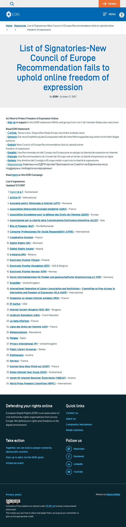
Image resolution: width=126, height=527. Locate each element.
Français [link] (12, 156)
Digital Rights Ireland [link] (21, 248)
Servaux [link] (14, 360)
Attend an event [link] (15, 463)
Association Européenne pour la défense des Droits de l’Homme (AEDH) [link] (49, 214)
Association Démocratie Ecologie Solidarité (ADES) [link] (38, 209)
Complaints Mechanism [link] (79, 424)
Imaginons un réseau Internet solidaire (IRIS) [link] (34, 298)
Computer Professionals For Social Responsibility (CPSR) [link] (42, 231)
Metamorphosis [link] (18, 332)
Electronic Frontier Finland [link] (24, 260)
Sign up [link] (12, 122)
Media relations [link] (74, 430)
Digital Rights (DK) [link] (20, 243)
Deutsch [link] (12, 136)
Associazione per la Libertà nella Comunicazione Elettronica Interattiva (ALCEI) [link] (54, 220)
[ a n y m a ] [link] (16, 192)
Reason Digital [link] (113, 494)
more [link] (15, 174)
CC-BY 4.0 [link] (50, 506)
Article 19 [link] (15, 197)
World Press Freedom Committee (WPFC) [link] (33, 383)
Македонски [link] (15, 164)
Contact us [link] (72, 413)
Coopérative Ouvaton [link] (21, 237)
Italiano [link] (12, 160)
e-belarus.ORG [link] (18, 254)
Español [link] (12, 152)
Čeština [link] (12, 132)
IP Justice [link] (15, 303)
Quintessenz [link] (16, 355)
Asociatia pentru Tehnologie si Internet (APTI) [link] (35, 203)
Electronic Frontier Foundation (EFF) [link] (30, 265)
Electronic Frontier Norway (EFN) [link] (28, 271)
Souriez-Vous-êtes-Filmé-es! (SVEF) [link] (30, 366)
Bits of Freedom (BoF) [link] (22, 226)
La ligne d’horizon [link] (19, 321)
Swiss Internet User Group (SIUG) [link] (28, 372)
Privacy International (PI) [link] (24, 343)
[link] (121, 15)
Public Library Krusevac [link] (23, 349)
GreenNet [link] (15, 282)
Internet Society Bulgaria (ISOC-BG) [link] (30, 309)
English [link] (12, 144)
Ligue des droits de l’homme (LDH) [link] (29, 326)
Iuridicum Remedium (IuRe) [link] (25, 315)
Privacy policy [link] (14, 494)
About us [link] (71, 418)
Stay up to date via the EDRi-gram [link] (25, 457)
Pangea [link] (14, 338)
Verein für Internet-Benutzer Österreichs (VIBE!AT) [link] (38, 377)
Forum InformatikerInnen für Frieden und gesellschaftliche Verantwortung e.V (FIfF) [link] (55, 277)
